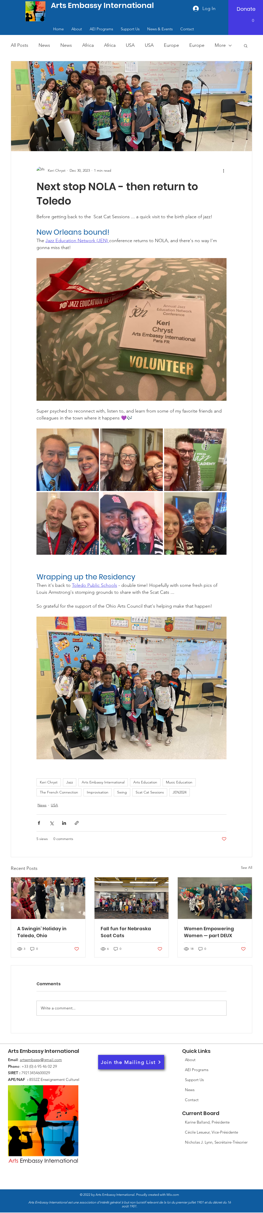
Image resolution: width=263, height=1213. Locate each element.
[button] (253, 18)
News (44, 45)
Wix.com (129, 1200)
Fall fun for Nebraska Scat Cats (126, 932)
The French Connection (59, 792)
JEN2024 (179, 792)
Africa (88, 45)
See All (246, 867)
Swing (122, 792)
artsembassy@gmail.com (41, 1059)
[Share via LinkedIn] (64, 822)
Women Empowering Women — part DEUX (209, 932)
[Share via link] (76, 822)
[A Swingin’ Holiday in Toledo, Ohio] (48, 898)
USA (130, 45)
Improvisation (97, 792)
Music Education (179, 782)
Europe (171, 45)
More (220, 45)
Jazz (69, 782)
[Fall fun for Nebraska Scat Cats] (132, 898)
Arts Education (145, 782)
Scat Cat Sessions (150, 792)
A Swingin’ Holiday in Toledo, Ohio (42, 932)
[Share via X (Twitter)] (51, 822)
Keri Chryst (49, 782)
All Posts (19, 45)
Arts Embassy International (103, 782)
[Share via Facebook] (38, 822)
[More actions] (223, 171)
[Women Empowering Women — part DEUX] (215, 898)
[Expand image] (67, 459)
